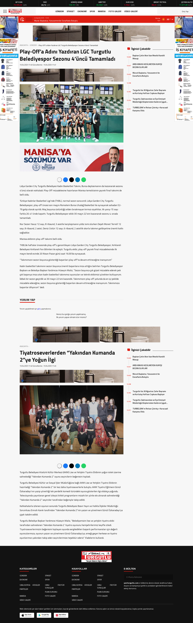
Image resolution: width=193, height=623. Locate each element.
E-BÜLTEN (130, 568)
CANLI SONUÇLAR (49, 586)
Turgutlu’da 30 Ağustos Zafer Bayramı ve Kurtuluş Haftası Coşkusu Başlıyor (149, 92)
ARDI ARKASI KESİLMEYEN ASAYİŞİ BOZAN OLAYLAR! (147, 66)
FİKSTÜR (61, 585)
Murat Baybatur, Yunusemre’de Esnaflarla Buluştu (56, 20)
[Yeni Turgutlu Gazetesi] (15, 11)
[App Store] (27, 615)
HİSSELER (36, 585)
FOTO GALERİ (115, 11)
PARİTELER (24, 589)
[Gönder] (170, 577)
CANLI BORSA (25, 585)
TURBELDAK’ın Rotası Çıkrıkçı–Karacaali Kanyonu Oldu (150, 109)
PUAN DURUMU (51, 591)
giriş (39, 308)
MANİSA (102, 11)
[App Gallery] (61, 615)
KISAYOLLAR (79, 568)
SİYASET (71, 11)
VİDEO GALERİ (131, 11)
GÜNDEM (59, 11)
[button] (27, 19)
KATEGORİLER (28, 568)
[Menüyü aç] (5, 11)
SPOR (92, 11)
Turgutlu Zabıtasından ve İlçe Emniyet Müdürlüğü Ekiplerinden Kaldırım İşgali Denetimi (149, 100)
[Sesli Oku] (59, 179)
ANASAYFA (24, 45)
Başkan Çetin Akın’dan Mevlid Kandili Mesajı (149, 57)
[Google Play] (44, 615)
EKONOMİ (82, 11)
